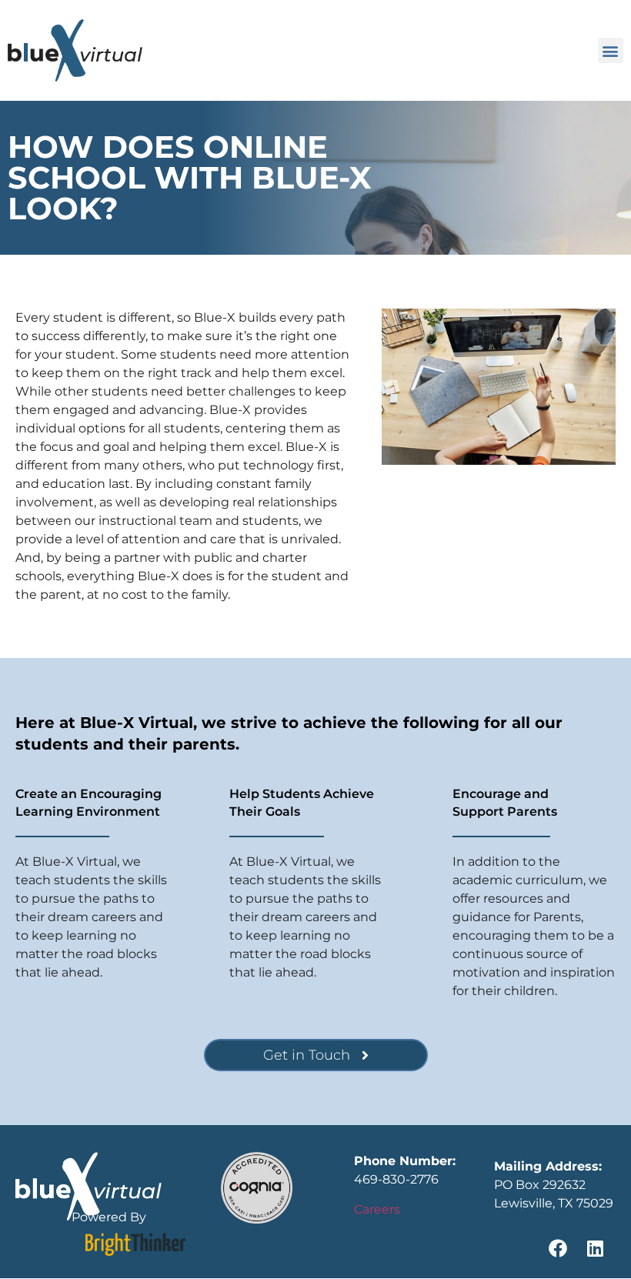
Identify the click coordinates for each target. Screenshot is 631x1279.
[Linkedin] (594, 1248)
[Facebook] (557, 1248)
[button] (610, 50)
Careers (377, 1209)
